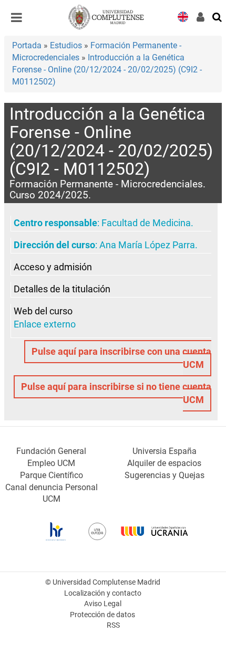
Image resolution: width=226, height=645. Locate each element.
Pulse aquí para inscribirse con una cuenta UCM (121, 358)
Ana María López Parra (147, 245)
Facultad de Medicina (146, 223)
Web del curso (43, 311)
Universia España (164, 451)
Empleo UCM (51, 463)
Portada (27, 45)
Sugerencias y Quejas (164, 475)
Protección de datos (102, 614)
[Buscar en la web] (217, 16)
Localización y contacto (102, 593)
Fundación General (51, 451)
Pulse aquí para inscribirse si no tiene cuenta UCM (116, 393)
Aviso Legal (102, 603)
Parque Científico (51, 475)
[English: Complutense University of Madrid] (183, 16)
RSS (113, 625)
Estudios (66, 45)
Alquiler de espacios (164, 463)
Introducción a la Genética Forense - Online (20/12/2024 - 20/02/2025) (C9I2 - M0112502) (107, 69)
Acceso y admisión (53, 267)
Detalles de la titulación (62, 289)
